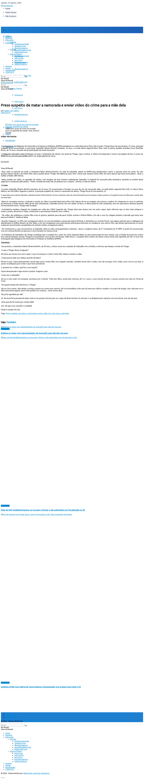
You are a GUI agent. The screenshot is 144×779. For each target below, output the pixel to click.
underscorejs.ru (20, 121)
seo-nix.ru (18, 108)
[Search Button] (26, 76)
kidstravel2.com (20, 82)
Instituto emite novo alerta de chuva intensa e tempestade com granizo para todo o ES (41, 687)
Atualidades (10, 140)
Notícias (8, 38)
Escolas (13, 42)
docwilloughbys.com (22, 50)
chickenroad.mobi (21, 44)
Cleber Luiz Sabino (11, 111)
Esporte (8, 66)
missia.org (18, 95)
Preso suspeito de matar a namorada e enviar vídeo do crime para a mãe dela (37, 313)
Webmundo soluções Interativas (36, 721)
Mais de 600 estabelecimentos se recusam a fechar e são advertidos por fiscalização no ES (43, 510)
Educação (9, 43)
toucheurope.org (21, 114)
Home (7, 8)
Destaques (5, 329)
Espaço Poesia (16, 88)
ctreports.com (20, 46)
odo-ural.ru (19, 101)
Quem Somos (10, 12)
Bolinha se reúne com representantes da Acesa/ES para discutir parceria (34, 333)
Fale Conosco (10, 16)
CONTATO (9, 72)
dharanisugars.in (21, 69)
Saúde (7, 134)
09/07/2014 (5, 113)
